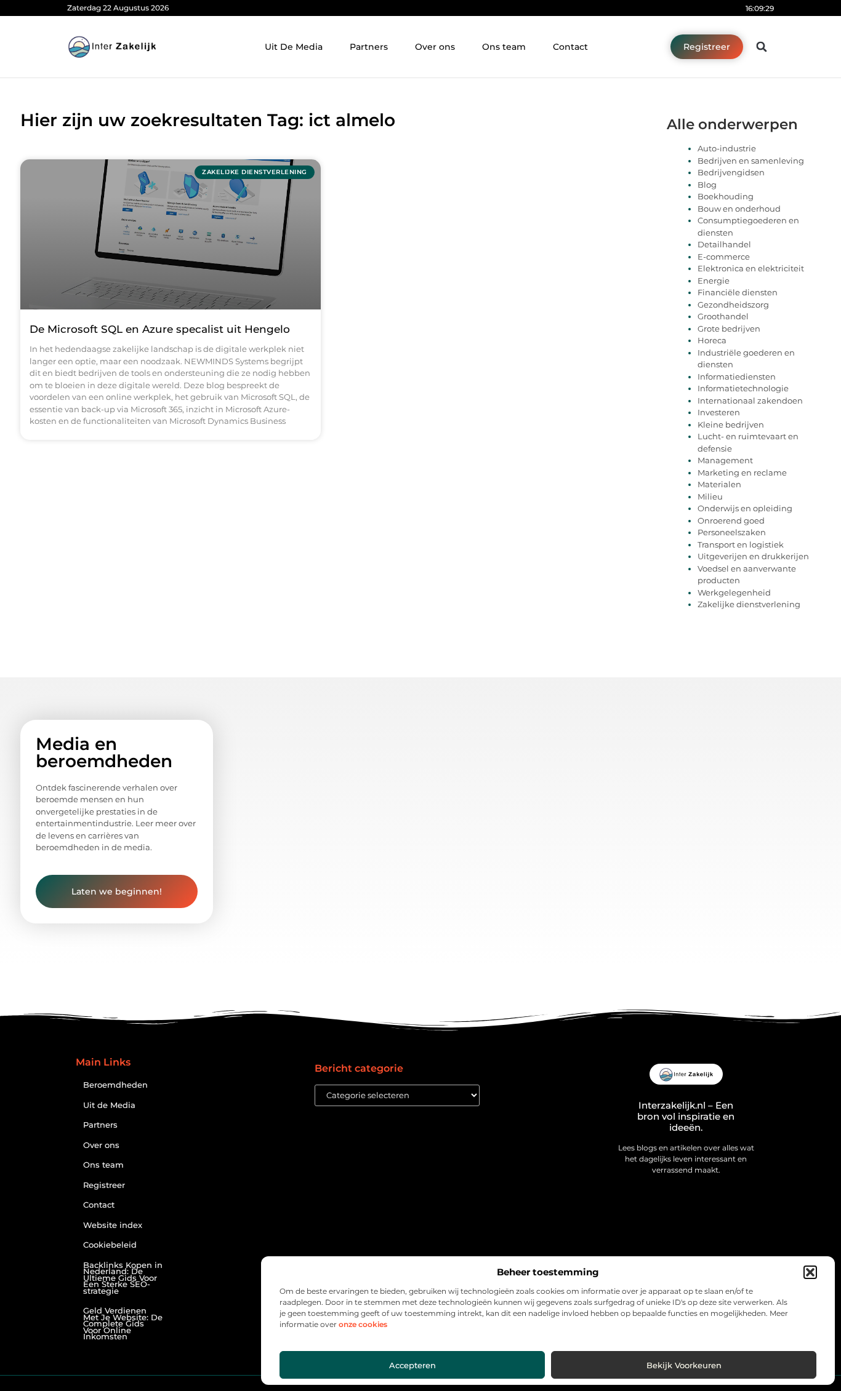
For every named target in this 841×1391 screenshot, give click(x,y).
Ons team (504, 46)
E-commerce (724, 256)
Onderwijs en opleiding (745, 508)
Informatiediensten (737, 376)
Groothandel (723, 316)
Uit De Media (294, 46)
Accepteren (412, 1365)
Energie (714, 280)
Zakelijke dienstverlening (749, 604)
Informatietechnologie (743, 388)
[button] (810, 1272)
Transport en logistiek (741, 544)
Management (725, 460)
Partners (369, 46)
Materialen (719, 484)
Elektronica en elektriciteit (751, 268)
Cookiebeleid (110, 1245)
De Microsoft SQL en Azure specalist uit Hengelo (160, 329)
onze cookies (363, 1324)
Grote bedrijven (729, 328)
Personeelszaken (732, 532)
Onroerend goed (731, 520)
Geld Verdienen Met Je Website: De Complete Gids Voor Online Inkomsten (123, 1323)
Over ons (435, 46)
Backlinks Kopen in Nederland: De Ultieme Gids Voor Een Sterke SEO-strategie (123, 1278)
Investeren (719, 412)
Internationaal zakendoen (750, 400)
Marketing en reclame (742, 472)
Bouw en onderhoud (739, 208)
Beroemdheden (115, 1085)
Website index (112, 1225)
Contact (570, 46)
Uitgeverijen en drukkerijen (753, 556)
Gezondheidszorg (733, 304)
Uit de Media (109, 1105)
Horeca (712, 340)
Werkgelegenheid (734, 592)
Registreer (104, 1185)
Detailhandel (724, 244)
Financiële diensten (738, 292)
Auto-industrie (727, 148)
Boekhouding (726, 196)
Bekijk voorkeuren (684, 1365)
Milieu (710, 496)
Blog (707, 184)
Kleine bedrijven (731, 424)
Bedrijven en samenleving (751, 160)
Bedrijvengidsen (731, 172)
